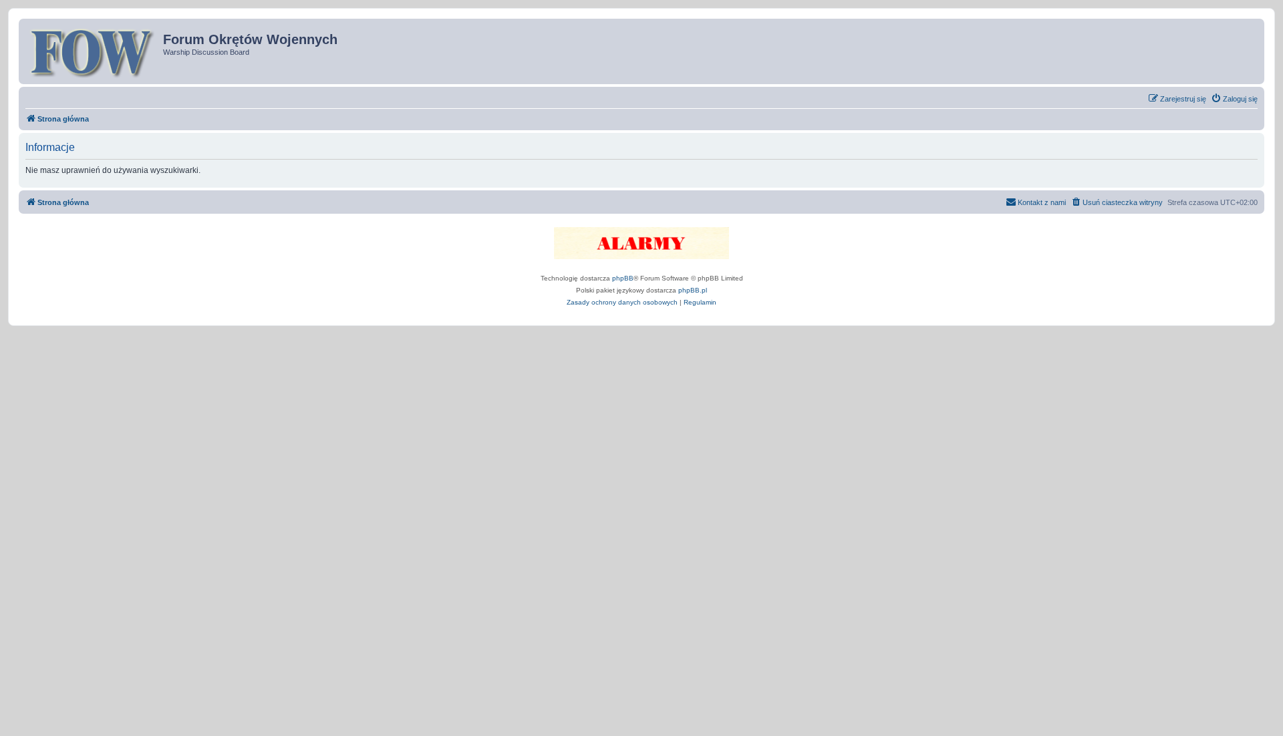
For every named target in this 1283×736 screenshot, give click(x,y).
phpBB (622, 278)
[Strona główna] (92, 51)
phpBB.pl (692, 290)
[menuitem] (1234, 99)
